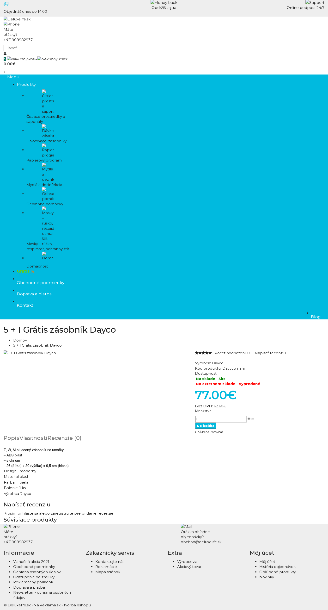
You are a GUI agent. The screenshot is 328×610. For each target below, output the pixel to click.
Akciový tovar (189, 566)
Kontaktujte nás (109, 561)
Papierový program (44, 160)
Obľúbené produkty (277, 572)
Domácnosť (37, 266)
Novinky (266, 577)
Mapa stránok (107, 572)
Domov (20, 340)
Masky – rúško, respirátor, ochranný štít (47, 246)
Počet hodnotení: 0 (232, 353)
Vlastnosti (33, 438)
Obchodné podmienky (34, 566)
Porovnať (216, 432)
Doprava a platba (29, 587)
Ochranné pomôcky (44, 204)
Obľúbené (202, 432)
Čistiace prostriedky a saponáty (45, 119)
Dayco (218, 363)
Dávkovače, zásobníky (46, 141)
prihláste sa (28, 513)
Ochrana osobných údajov (37, 572)
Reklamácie (106, 566)
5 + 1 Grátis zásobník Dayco (37, 345)
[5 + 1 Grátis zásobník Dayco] (30, 353)
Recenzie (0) (64, 438)
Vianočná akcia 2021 (31, 561)
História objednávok (277, 566)
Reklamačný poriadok (33, 582)
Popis (11, 438)
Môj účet (267, 561)
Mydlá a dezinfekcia (44, 184)
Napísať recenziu (270, 353)
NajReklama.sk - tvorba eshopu (62, 605)
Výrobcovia (187, 561)
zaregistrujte (62, 513)
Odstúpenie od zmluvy (34, 577)
